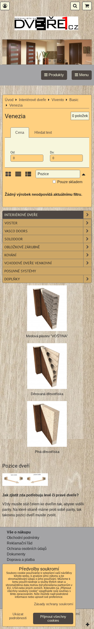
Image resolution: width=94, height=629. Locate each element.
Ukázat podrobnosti (17, 616)
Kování (10, 255)
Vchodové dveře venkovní (28, 263)
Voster (11, 223)
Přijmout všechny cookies (53, 618)
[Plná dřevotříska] (47, 424)
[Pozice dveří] (25, 480)
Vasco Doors (16, 231)
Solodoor (14, 239)
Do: (52, 152)
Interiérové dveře (21, 214)
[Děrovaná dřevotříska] (47, 366)
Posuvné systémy (20, 271)
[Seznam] (18, 175)
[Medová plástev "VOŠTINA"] (47, 308)
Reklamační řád (19, 543)
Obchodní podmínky (23, 538)
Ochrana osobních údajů (27, 549)
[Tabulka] (28, 175)
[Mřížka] (8, 175)
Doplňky (12, 279)
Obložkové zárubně (22, 247)
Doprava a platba (21, 560)
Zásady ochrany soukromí (53, 604)
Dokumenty (16, 554)
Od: (12, 152)
